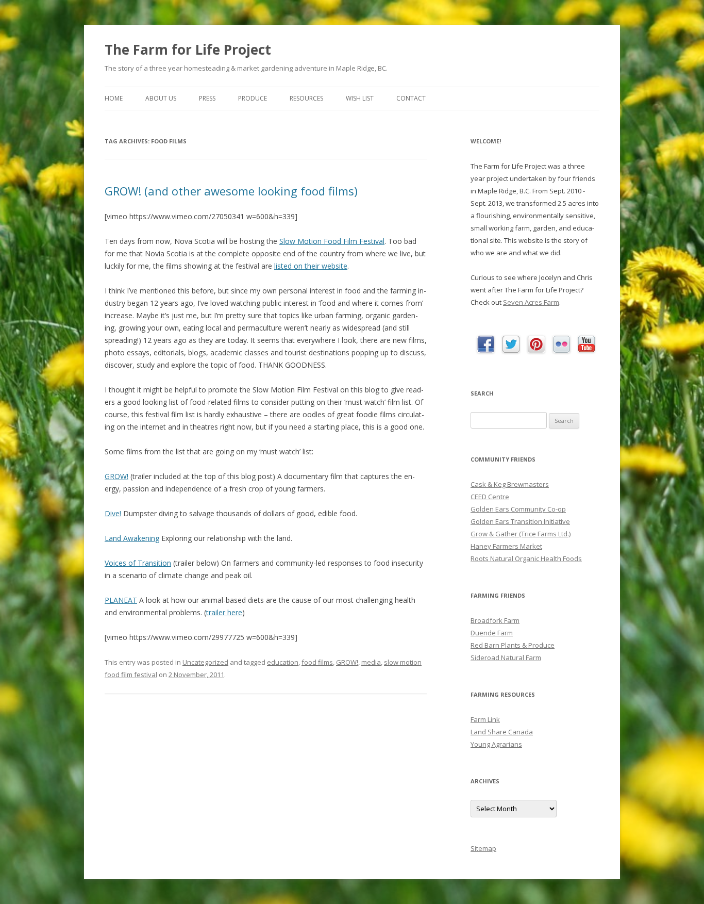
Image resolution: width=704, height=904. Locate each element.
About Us (160, 98)
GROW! (116, 476)
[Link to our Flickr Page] (561, 345)
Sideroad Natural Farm (506, 657)
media (371, 662)
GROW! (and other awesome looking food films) (231, 191)
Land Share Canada (502, 731)
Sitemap (483, 848)
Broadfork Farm (495, 620)
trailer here (224, 612)
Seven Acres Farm (531, 302)
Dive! (113, 513)
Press (207, 98)
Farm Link (485, 719)
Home (114, 98)
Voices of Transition (138, 563)
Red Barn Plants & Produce (513, 645)
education (282, 662)
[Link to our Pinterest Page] (536, 345)
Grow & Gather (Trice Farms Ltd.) (521, 533)
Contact (411, 98)
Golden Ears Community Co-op (518, 509)
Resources (306, 98)
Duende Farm (492, 632)
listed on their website (310, 266)
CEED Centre (490, 496)
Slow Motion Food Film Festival (331, 241)
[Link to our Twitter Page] (510, 345)
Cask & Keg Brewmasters (510, 484)
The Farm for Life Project (188, 49)
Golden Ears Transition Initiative (520, 521)
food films (317, 662)
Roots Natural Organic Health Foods (526, 558)
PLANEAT (121, 600)
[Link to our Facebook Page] (485, 345)
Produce (252, 98)
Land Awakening (132, 538)
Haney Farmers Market (506, 546)
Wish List (360, 98)
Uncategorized (205, 662)
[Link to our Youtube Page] (586, 344)
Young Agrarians (496, 744)
